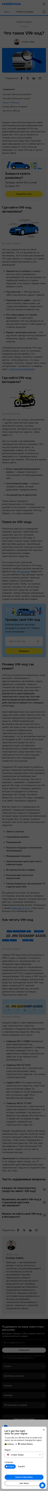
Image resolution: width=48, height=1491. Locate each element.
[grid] (24, 1466)
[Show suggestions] (40, 1455)
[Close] (44, 1430)
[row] (10, 1466)
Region (8, 1450)
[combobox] (21, 1455)
